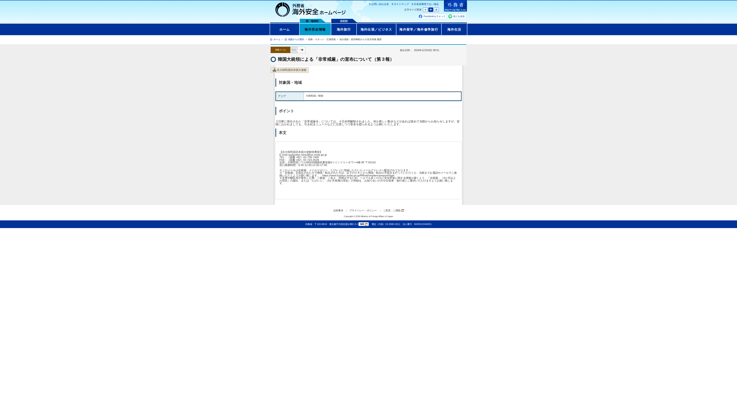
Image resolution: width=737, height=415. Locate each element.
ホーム (284, 29)
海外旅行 (344, 29)
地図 (362, 224)
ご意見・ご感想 (392, 210)
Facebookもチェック (434, 16)
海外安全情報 (315, 29)
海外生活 (454, 29)
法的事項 (338, 210)
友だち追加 (459, 16)
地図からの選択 (296, 39)
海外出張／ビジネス (376, 29)
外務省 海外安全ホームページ (310, 9)
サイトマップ (401, 4)
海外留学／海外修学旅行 (418, 29)
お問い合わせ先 (380, 4)
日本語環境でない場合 (426, 4)
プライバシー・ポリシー (363, 210)
